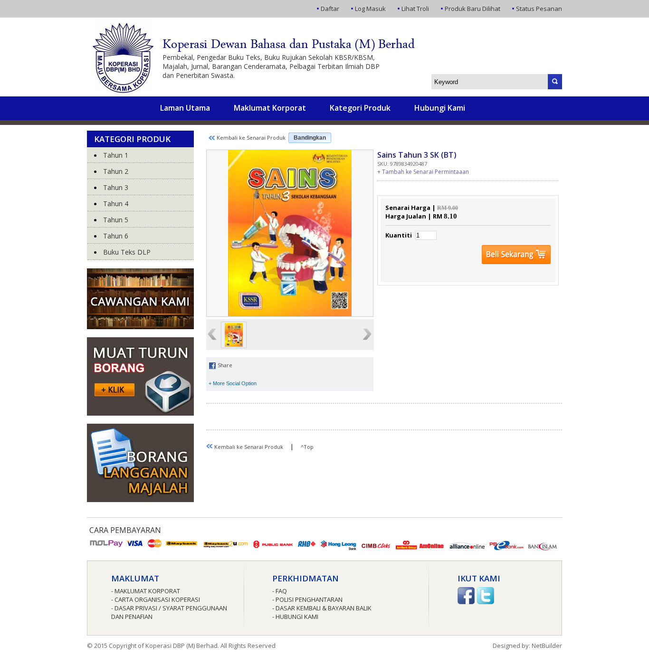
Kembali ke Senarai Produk (250, 137)
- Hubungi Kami (295, 616)
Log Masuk (370, 8)
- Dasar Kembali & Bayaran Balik (322, 608)
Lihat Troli (415, 8)
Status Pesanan (539, 8)
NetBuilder (547, 645)
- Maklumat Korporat (145, 591)
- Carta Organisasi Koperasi (155, 599)
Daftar (330, 8)
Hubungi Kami (439, 108)
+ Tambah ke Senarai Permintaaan (423, 172)
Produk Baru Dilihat (472, 8)
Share (224, 365)
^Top (307, 446)
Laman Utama (185, 108)
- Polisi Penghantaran (307, 599)
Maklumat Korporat (270, 108)
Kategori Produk (360, 108)
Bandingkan (310, 137)
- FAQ (279, 591)
